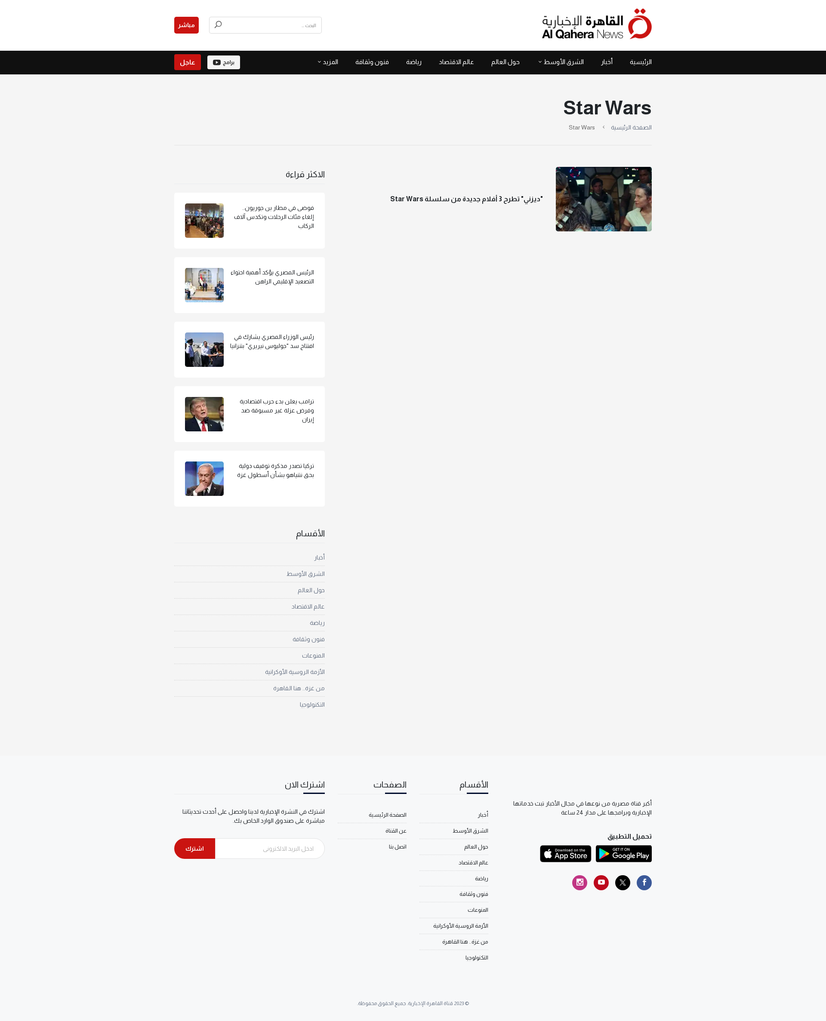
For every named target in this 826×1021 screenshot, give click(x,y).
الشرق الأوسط (563, 61)
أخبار (607, 61)
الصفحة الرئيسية (631, 127)
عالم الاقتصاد (456, 61)
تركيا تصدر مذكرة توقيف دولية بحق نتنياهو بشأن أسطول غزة (275, 470)
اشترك (194, 848)
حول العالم (505, 61)
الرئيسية (641, 61)
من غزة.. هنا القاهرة (299, 688)
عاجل (187, 62)
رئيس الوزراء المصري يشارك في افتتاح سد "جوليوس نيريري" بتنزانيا (272, 341)
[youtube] (601, 882)
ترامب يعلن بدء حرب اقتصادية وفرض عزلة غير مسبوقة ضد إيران (277, 410)
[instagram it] (579, 882)
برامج (228, 62)
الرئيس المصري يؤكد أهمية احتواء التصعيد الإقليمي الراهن (272, 277)
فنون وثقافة (372, 61)
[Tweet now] (622, 882)
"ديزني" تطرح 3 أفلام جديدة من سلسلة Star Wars (466, 199)
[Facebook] (644, 882)
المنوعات (313, 655)
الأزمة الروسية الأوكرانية (295, 671)
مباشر (186, 25)
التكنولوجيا (312, 704)
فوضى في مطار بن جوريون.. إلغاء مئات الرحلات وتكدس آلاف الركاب (274, 216)
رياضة (414, 61)
